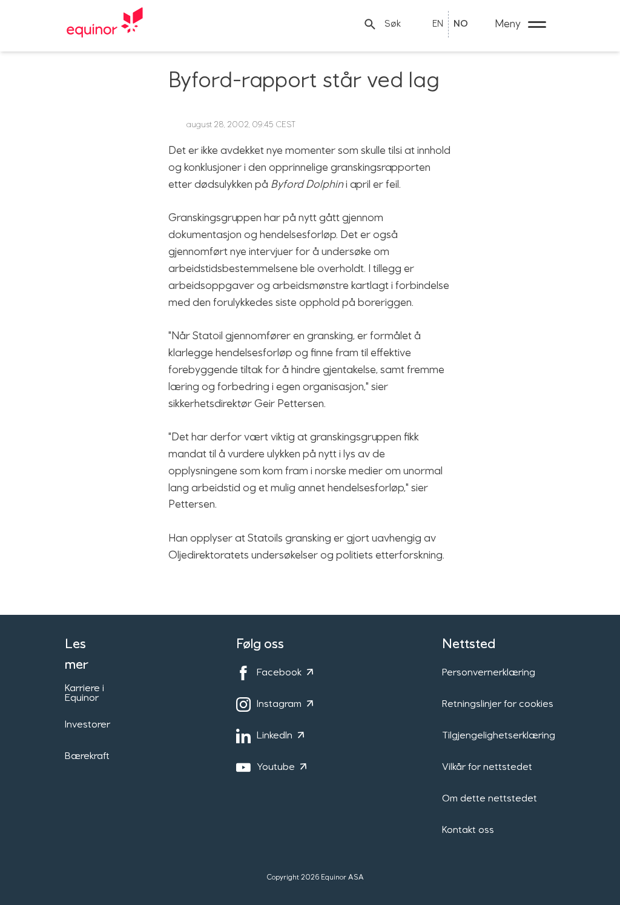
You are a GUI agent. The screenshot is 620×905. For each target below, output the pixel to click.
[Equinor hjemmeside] (105, 24)
